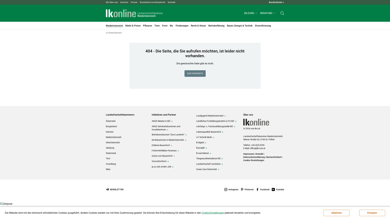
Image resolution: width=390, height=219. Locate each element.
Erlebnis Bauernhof (161, 145)
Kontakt (171, 2)
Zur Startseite (195, 73)
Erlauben (372, 212)
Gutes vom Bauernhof (162, 156)
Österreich (111, 121)
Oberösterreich (113, 142)
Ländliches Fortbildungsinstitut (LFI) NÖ (215, 121)
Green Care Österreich (206, 169)
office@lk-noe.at (257, 148)
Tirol (108, 158)
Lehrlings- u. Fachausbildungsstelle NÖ (214, 126)
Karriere (124, 2)
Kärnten (109, 132)
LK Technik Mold (204, 137)
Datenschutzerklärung (254, 157)
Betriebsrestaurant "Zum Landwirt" (168, 134)
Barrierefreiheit (273, 157)
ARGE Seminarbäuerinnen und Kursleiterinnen (166, 128)
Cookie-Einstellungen (253, 160)
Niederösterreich (113, 137)
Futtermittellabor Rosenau (164, 150)
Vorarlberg (111, 164)
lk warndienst (202, 153)
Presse (134, 2)
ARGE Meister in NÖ (161, 121)
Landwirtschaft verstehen (208, 164)
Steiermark (111, 153)
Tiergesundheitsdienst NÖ (208, 158)
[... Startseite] (134, 13)
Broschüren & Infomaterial (152, 2)
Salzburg (110, 148)
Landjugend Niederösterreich (209, 116)
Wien (108, 169)
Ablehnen (336, 212)
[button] (251, 13)
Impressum (248, 154)
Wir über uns (112, 2)
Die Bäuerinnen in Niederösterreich (168, 140)
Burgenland (111, 126)
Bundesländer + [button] (276, 2)
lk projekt (200, 148)
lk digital (200, 142)
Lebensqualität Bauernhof (208, 132)
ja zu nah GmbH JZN (161, 166)
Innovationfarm (159, 161)
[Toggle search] (282, 13)
